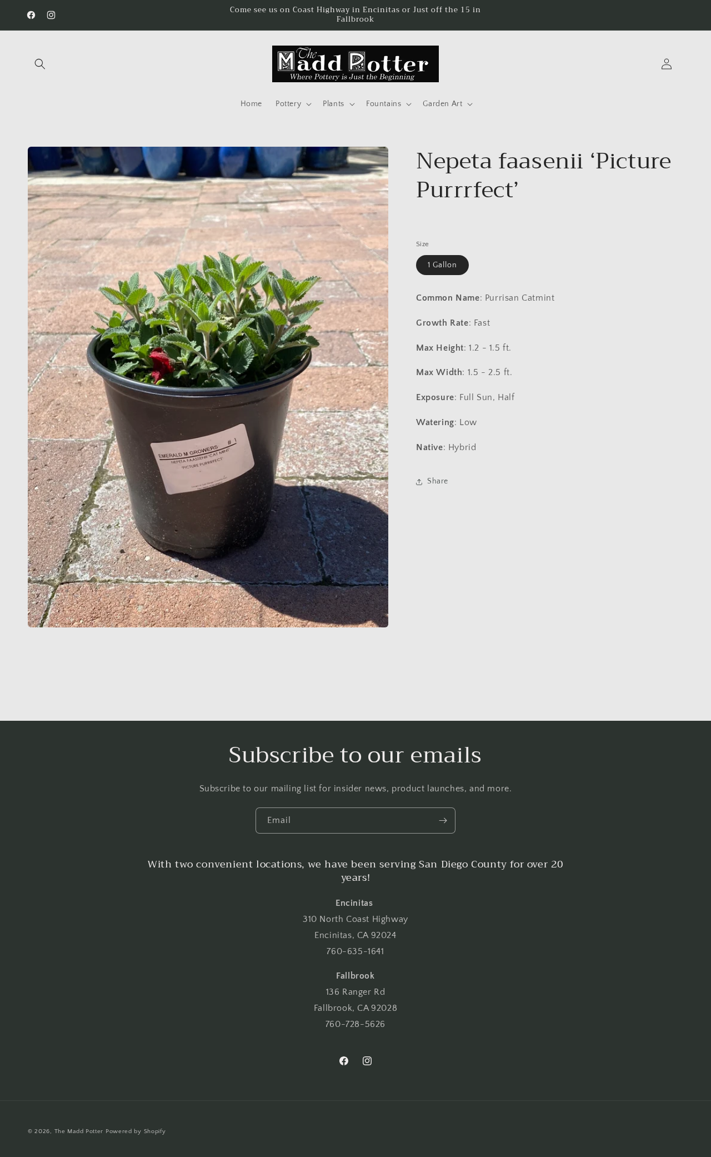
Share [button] (437, 481)
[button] (40, 64)
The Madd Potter (79, 1131)
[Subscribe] (442, 820)
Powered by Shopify (136, 1131)
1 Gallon (442, 265)
